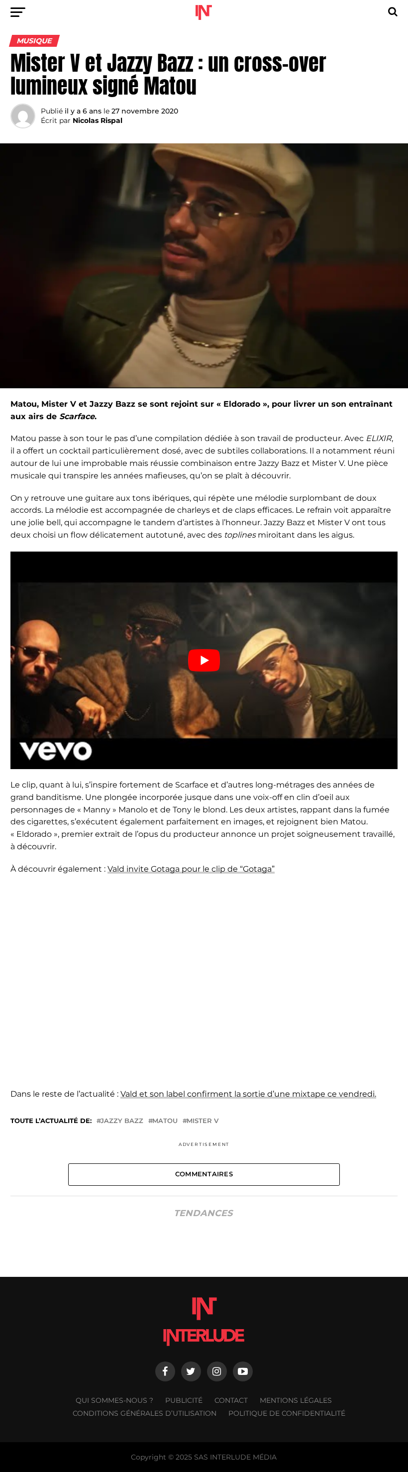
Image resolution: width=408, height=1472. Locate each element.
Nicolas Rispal (97, 120)
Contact (231, 1400)
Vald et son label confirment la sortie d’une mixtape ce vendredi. (248, 1094)
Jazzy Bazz (122, 1121)
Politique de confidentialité (286, 1413)
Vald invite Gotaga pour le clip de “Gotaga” (191, 869)
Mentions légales (296, 1400)
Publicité (184, 1400)
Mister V (202, 1121)
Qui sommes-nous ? (114, 1400)
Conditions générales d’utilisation (144, 1413)
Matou (165, 1121)
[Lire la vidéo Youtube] (203, 660)
